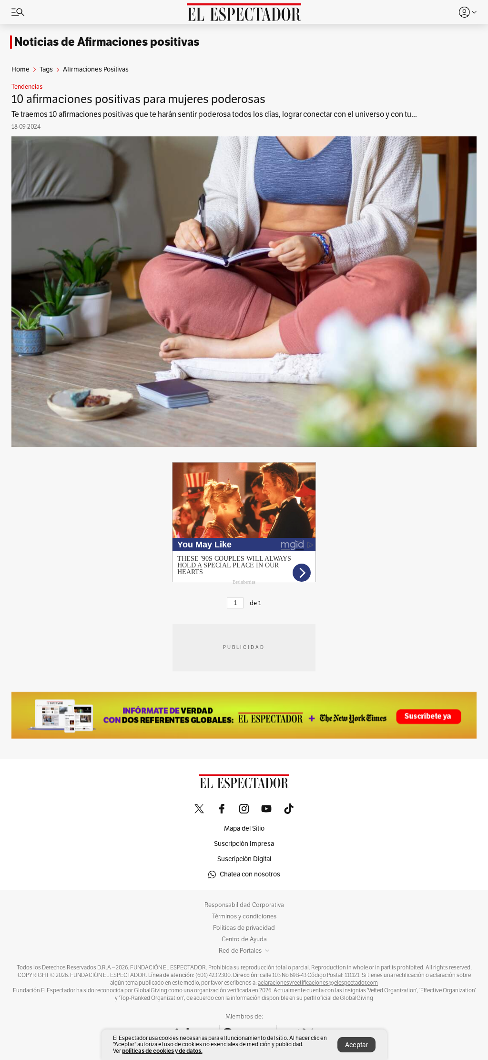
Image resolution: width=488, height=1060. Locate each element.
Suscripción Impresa (244, 844)
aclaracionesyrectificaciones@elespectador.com (318, 982)
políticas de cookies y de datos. (162, 1050)
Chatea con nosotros (250, 874)
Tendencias (26, 87)
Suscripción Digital (244, 859)
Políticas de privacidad (244, 928)
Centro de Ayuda (244, 939)
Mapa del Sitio (244, 828)
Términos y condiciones (244, 916)
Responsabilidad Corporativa (244, 905)
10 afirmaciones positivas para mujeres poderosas (138, 99)
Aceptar (356, 1045)
